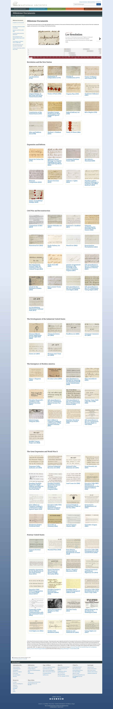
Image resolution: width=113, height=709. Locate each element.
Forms (14, 691)
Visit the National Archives (78, 670)
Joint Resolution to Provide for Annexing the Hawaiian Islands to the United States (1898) (73, 381)
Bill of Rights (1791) (91, 112)
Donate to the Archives (92, 668)
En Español (15, 688)
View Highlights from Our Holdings (77, 677)
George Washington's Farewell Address (69, 648)
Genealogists (15, 670)
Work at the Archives (91, 670)
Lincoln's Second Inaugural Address (38, 648)
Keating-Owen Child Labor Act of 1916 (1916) (91, 401)
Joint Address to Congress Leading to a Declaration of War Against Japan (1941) (36, 507)
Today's (32, 667)
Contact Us (98, 2)
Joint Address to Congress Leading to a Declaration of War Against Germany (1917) (54, 423)
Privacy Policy (51, 703)
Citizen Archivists (83, 2)
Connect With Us (56, 696)
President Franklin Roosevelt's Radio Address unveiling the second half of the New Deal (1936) (36, 486)
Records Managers (16, 674)
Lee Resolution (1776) (34, 77)
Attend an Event (90, 667)
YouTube (58, 699)
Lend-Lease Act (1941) (73, 483)
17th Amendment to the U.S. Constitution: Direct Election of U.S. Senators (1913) (73, 402)
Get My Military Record (77, 667)
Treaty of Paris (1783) (54, 94)
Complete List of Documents (18, 22)
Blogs (29, 671)
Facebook (50, 699)
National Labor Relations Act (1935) (72, 467)
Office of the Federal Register (48, 670)
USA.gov (73, 703)
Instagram (54, 699)
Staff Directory (46, 674)
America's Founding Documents (93, 9)
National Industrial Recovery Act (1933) (54, 467)
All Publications (31, 673)
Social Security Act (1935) (91, 467)
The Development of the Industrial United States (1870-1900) (19, 38)
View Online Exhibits (76, 671)
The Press (15, 676)
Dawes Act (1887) (34, 354)
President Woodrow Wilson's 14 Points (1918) (72, 421)
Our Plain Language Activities (63, 676)
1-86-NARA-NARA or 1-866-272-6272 (56, 707)
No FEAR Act (68, 703)
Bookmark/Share (91, 2)
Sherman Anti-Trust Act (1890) (54, 354)
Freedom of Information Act (60, 703)
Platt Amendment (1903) (91, 379)
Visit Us (75, 9)
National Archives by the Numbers (62, 669)
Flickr (63, 699)
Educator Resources (56, 9)
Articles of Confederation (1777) (73, 77)
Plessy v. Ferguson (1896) (35, 379)
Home (14, 15)
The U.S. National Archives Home (30, 4)
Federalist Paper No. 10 (76, 647)
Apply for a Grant (76, 673)
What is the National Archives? (63, 667)
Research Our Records (20, 9)
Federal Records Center (47, 668)
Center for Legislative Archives (49, 667)
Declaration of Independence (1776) (54, 77)
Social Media (15, 686)
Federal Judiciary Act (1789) (73, 113)
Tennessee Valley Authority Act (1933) (35, 467)
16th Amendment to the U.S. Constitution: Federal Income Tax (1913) (55, 402)
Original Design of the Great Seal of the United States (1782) (36, 95)
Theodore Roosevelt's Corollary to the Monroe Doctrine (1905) (36, 402)
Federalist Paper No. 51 (86, 647)
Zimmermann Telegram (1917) (34, 420)
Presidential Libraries (47, 673)
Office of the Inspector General (49, 671)
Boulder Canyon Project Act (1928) (34, 442)
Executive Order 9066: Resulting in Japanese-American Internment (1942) (55, 507)
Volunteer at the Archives (92, 671)
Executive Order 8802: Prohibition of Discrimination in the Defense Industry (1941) (92, 486)
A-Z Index (15, 682)
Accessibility (45, 703)
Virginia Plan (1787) (72, 94)
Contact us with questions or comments (19, 658)
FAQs (14, 689)
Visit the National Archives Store (34, 682)
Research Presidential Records (79, 674)
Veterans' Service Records (38, 9)
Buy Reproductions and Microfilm (32, 684)
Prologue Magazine (31, 668)
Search (98, 4)
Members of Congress (17, 671)
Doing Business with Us (62, 671)
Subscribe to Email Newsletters (34, 670)
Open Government (61, 674)
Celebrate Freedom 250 (92, 673)
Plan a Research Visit (77, 668)
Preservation (15, 673)
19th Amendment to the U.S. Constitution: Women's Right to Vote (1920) (92, 422)
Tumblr (56, 699)
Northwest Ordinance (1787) (92, 94)
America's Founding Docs (18, 683)
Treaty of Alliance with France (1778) (90, 77)
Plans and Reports (61, 672)
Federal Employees (17, 668)
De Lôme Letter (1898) (55, 379)
